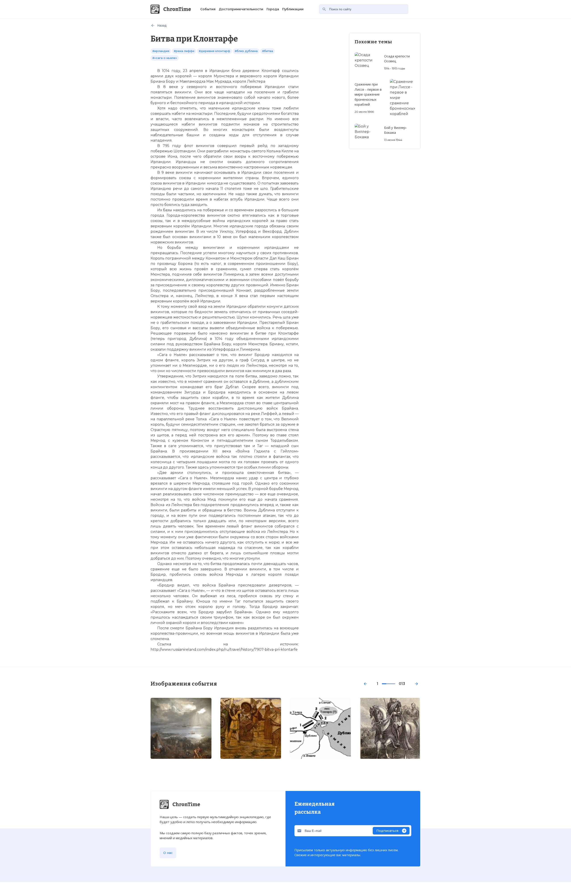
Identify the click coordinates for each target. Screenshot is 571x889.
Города (273, 9)
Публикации (293, 9)
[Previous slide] (365, 684)
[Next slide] (416, 684)
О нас (168, 853)
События (207, 9)
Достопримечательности (241, 9)
